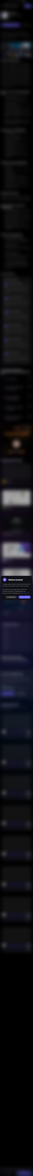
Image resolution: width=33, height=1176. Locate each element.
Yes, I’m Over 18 (24, 597)
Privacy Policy (26, 593)
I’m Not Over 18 (11, 597)
